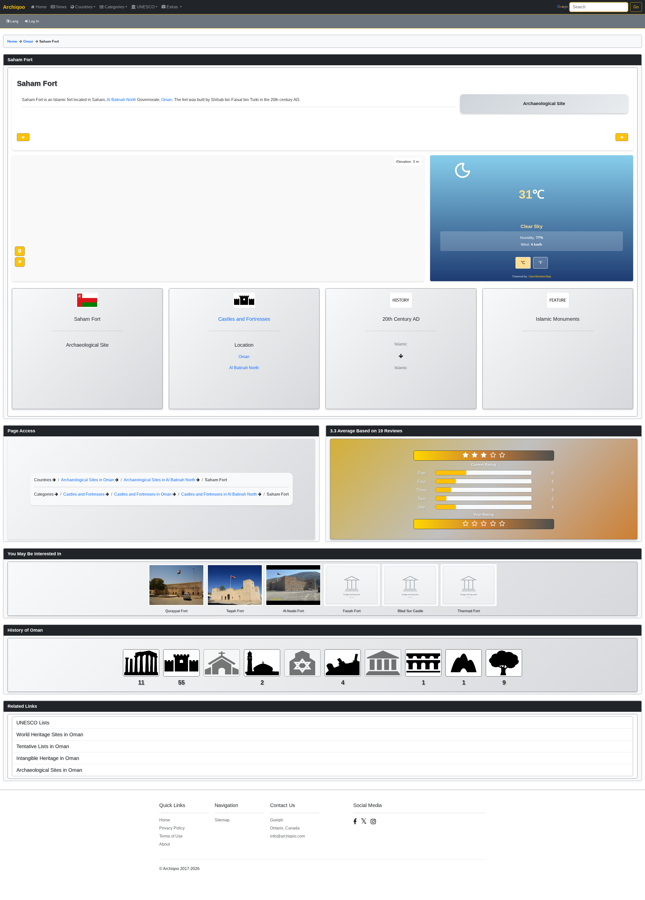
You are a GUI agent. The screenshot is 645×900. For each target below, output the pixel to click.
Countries (83, 7)
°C (523, 263)
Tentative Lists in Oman (42, 746)
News (61, 7)
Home (41, 7)
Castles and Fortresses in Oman (143, 494)
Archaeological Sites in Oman (88, 480)
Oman (28, 41)
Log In (34, 21)
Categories (114, 7)
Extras (173, 7)
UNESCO (145, 7)
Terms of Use (171, 836)
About (164, 844)
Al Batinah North (121, 100)
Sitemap (222, 820)
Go (636, 7)
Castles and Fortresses (244, 319)
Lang (14, 21)
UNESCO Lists (32, 722)
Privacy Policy (172, 828)
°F (540, 263)
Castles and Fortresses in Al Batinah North (219, 494)
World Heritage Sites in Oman (49, 734)
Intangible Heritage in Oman (47, 758)
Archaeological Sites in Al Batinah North (160, 480)
